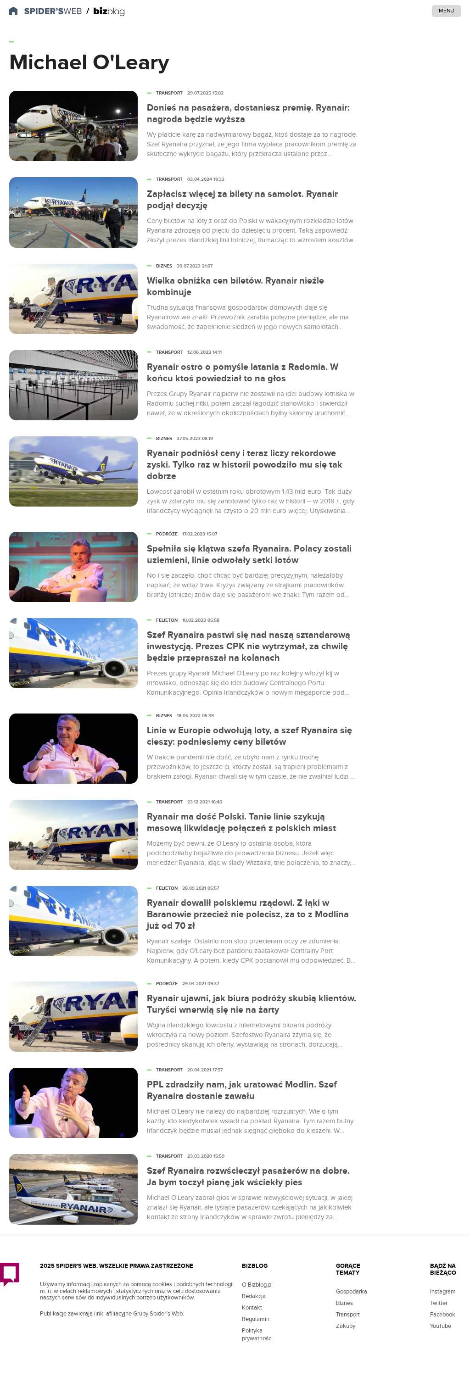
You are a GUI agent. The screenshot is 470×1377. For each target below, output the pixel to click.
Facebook (442, 1314)
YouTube (440, 1326)
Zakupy (345, 1326)
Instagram (443, 1291)
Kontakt (252, 1307)
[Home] (105, 11)
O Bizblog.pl (257, 1284)
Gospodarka (351, 1291)
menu (446, 10)
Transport (348, 1314)
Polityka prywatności (257, 1334)
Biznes (344, 1303)
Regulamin (255, 1319)
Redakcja (254, 1296)
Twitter (439, 1303)
